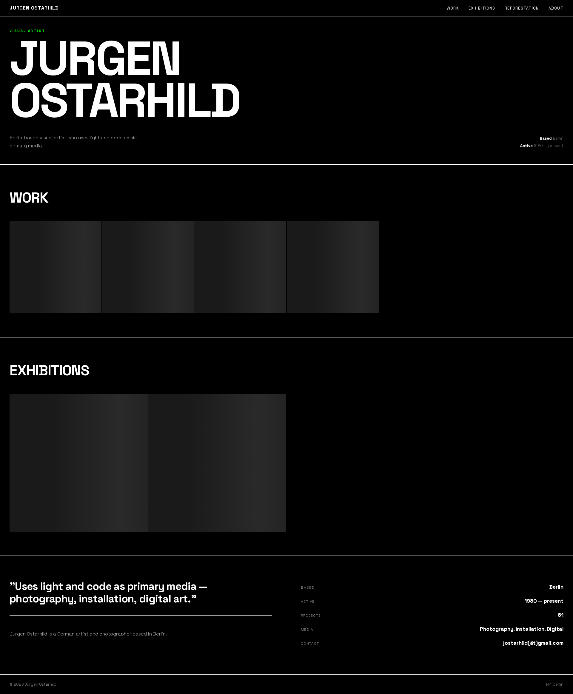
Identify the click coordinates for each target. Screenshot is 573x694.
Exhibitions (482, 8)
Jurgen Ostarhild (34, 8)
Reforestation (522, 8)
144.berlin (554, 684)
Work (453, 8)
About (556, 8)
